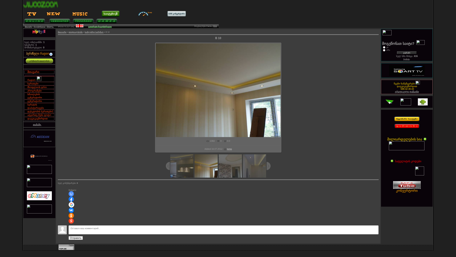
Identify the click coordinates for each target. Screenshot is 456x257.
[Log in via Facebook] (71, 199)
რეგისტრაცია (39, 27)
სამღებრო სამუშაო (94, 32)
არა (388, 50)
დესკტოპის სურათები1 (40, 111)
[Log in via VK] (71, 210)
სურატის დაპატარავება (35, 106)
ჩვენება (406, 59)
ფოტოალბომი (76, 32)
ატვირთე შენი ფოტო (39, 115)
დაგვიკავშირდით (37, 118)
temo (229, 149)
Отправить (75, 238)
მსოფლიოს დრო (37, 87)
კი (387, 47)
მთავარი (28, 27)
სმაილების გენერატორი (34, 96)
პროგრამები (34, 90)
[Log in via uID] (71, 193)
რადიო (32, 80)
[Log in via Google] (71, 205)
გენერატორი (34, 101)
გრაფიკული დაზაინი (407, 91)
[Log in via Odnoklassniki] (71, 215)
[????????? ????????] (404, 195)
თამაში (37, 124)
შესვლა (50, 27)
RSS (215, 26)
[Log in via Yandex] (71, 221)
